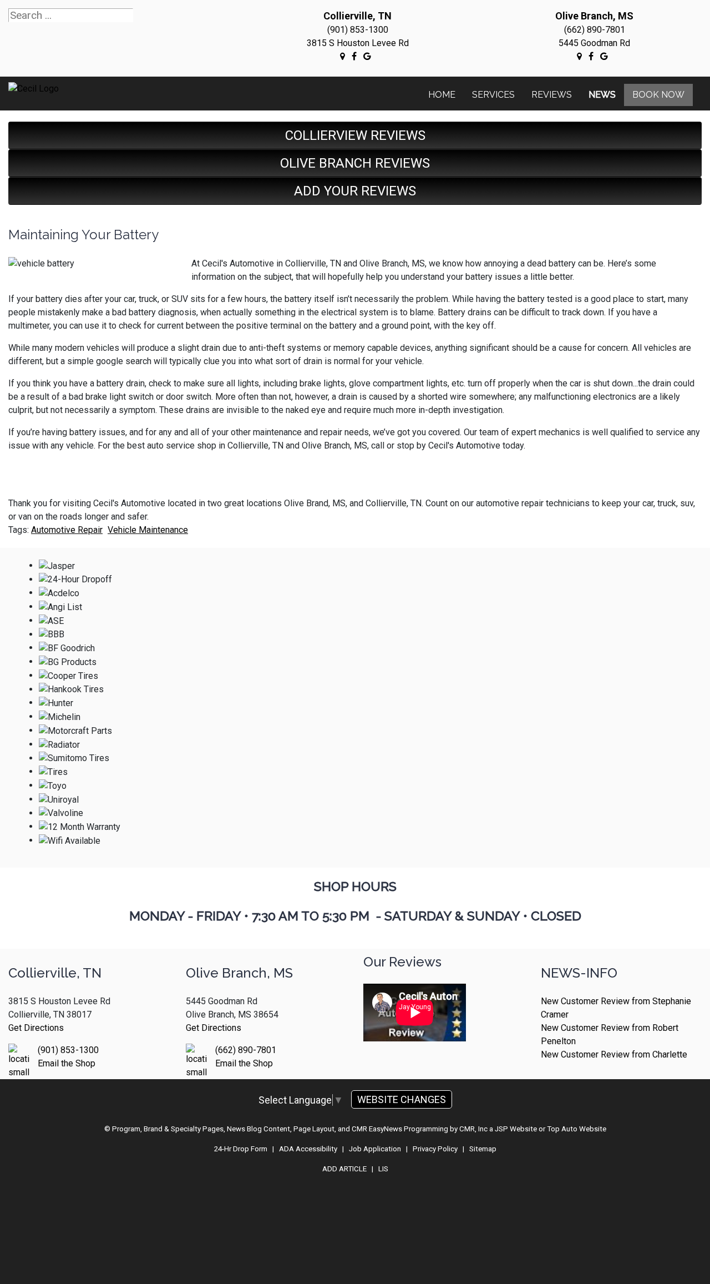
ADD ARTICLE (344, 1169)
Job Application (375, 1149)
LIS (383, 1169)
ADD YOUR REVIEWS (355, 191)
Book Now (658, 94)
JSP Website (516, 1129)
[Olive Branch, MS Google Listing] (579, 56)
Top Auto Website (576, 1129)
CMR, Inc (473, 1129)
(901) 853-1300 (357, 29)
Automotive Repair (67, 530)
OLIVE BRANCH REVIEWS (355, 163)
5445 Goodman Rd (594, 43)
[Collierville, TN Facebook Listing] (354, 56)
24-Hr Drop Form (240, 1149)
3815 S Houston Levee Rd (358, 43)
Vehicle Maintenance (148, 530)
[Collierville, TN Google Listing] (342, 56)
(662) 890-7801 (594, 29)
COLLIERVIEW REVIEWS (355, 135)
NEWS (602, 94)
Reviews (551, 94)
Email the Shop (66, 1063)
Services (493, 94)
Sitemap (482, 1149)
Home (441, 94)
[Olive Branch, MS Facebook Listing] (591, 56)
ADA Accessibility (308, 1149)
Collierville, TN (357, 16)
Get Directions (36, 1028)
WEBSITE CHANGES (401, 1099)
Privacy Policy (435, 1149)
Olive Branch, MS (594, 16)
